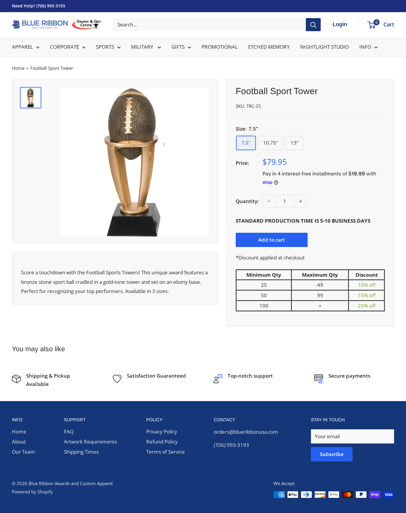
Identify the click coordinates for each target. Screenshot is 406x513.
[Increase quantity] (300, 201)
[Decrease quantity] (269, 201)
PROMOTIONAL (220, 46)
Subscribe (332, 454)
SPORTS (105, 46)
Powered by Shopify (32, 492)
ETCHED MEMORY (269, 46)
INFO (365, 46)
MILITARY (143, 46)
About (19, 441)
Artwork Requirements (90, 441)
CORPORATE (64, 46)
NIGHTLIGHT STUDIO (324, 46)
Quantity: (247, 201)
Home (18, 68)
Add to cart (271, 239)
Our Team (23, 451)
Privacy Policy (161, 431)
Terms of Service (165, 451)
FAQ (69, 431)
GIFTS (178, 46)
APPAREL (22, 46)
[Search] (313, 24)
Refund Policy (162, 441)
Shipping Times (81, 451)
